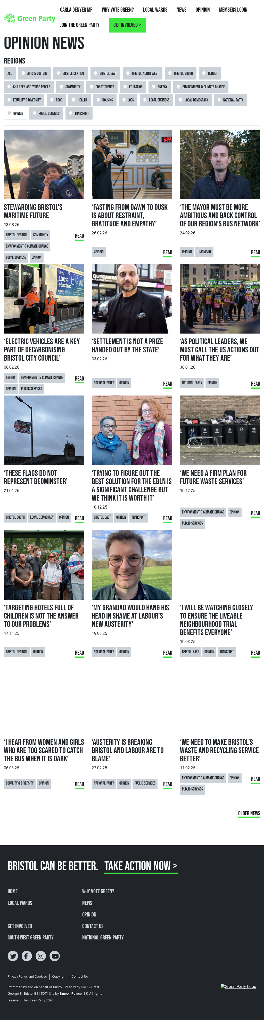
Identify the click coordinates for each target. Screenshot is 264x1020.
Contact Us (92, 926)
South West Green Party (31, 938)
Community (72, 87)
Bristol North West (145, 73)
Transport (82, 113)
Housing (107, 100)
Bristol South (183, 73)
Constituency (105, 87)
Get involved (125, 25)
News (181, 9)
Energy (162, 87)
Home (13, 892)
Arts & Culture (37, 73)
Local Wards (155, 9)
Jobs (131, 100)
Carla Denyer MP (76, 9)
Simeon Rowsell (71, 993)
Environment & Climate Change (204, 87)
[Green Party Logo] (29, 18)
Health (82, 100)
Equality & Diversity (27, 100)
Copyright (59, 976)
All (9, 73)
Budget (213, 73)
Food (59, 100)
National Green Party (103, 938)
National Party (233, 100)
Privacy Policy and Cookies (27, 976)
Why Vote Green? (118, 9)
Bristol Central (74, 73)
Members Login (233, 9)
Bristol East (108, 73)
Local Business (159, 100)
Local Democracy (196, 100)
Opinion (203, 9)
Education (136, 87)
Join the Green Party (80, 25)
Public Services (49, 113)
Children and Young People (31, 87)
